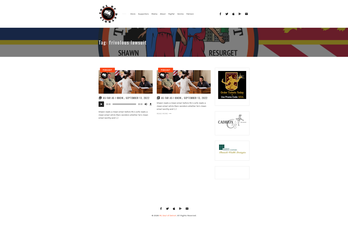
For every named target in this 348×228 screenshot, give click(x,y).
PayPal (171, 14)
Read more (162, 113)
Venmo (180, 14)
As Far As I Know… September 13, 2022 (126, 98)
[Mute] (146, 104)
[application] (126, 104)
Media (154, 14)
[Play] (101, 104)
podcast (107, 70)
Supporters (143, 14)
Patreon (190, 14)
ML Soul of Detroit (167, 215)
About (163, 14)
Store (132, 14)
